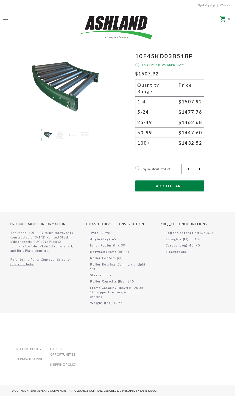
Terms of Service (30, 359)
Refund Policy (29, 349)
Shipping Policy (63, 364)
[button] (65, 86)
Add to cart (170, 186)
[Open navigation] (5, 19)
